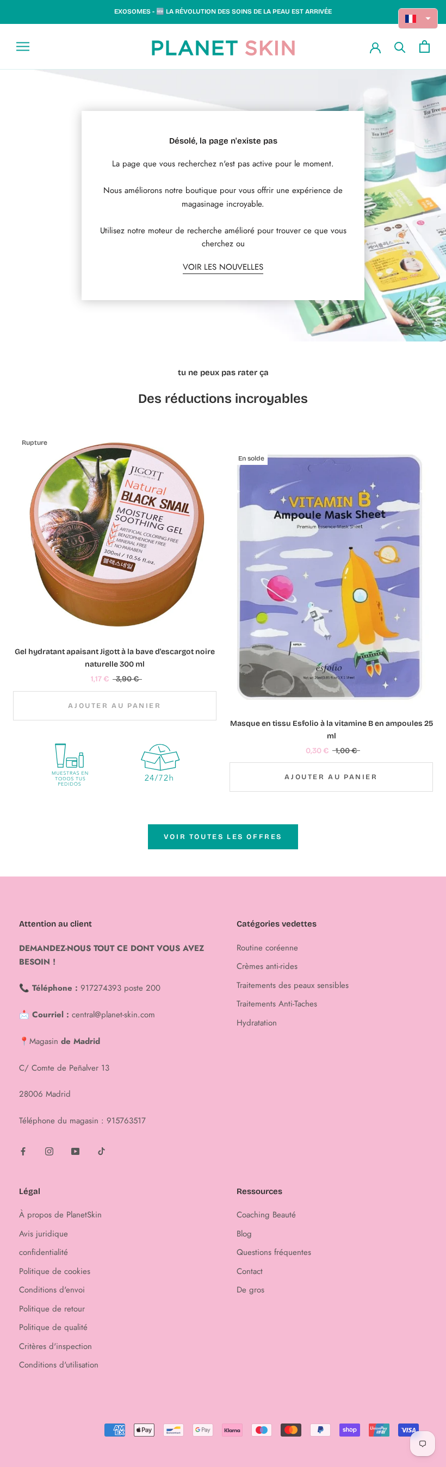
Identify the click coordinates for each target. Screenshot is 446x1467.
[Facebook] (23, 1151)
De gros (250, 1290)
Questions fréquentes (274, 1252)
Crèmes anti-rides (267, 966)
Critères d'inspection (55, 1346)
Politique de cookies (54, 1271)
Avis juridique (43, 1234)
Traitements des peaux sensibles (293, 985)
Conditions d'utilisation (58, 1365)
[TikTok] (101, 1151)
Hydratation (257, 1023)
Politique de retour (52, 1309)
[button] (418, 18)
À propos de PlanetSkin (60, 1215)
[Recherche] (400, 46)
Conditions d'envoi (52, 1290)
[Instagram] (49, 1151)
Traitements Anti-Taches (277, 1004)
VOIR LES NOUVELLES (223, 267)
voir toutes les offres (223, 836)
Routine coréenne (267, 948)
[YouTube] (75, 1151)
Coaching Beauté (266, 1215)
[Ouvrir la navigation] (22, 46)
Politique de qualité (53, 1327)
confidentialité (43, 1252)
